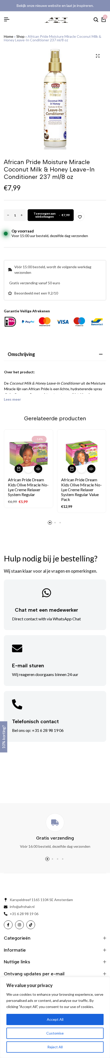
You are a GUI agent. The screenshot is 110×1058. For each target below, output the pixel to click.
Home (8, 36)
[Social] (8, 924)
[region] (55, 1017)
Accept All (55, 1019)
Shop (20, 36)
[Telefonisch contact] (17, 704)
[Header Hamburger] (6, 19)
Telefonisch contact (35, 721)
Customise (55, 1033)
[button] (19, 469)
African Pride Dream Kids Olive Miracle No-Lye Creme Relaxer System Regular (28, 487)
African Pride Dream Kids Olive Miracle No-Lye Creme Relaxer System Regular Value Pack (81, 489)
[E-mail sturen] (17, 648)
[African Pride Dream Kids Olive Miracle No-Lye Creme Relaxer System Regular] (28, 453)
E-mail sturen (28, 665)
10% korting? (3, 737)
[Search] (96, 20)
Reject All (55, 1047)
